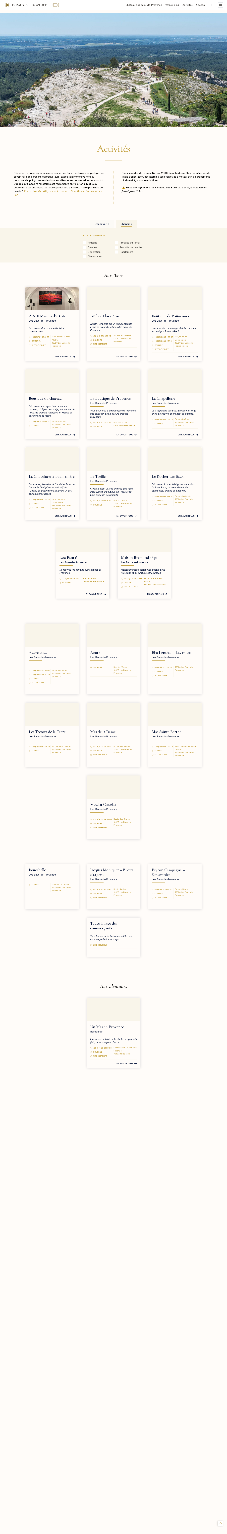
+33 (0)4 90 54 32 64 (102, 889)
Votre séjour (172, 4)
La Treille (98, 476)
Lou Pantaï (68, 557)
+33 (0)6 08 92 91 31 (163, 341)
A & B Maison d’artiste (47, 315)
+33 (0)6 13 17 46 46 (163, 667)
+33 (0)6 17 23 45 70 (163, 889)
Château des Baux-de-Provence (144, 4)
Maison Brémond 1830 (139, 557)
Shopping (126, 224)
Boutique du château (45, 398)
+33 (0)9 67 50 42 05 (41, 674)
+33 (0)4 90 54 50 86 (102, 819)
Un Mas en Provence (107, 1026)
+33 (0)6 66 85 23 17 (71, 579)
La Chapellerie (163, 398)
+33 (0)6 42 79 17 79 (102, 422)
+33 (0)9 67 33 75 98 (41, 670)
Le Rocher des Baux (167, 476)
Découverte (102, 224)
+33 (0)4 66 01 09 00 (102, 1048)
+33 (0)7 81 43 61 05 (40, 337)
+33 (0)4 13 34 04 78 (41, 421)
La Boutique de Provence (110, 398)
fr (211, 4)
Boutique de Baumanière (171, 315)
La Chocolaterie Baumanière (51, 476)
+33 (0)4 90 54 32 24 (102, 747)
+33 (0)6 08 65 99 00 (41, 747)
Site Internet (39, 345)
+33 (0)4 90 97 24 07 (164, 419)
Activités (187, 4)
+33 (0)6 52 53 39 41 (102, 336)
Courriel (36, 341)
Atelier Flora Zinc (105, 315)
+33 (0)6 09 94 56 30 (164, 496)
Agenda (200, 4)
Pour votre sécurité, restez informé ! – (47, 191)
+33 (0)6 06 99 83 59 (133, 579)
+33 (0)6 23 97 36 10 (102, 501)
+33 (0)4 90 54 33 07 (164, 337)
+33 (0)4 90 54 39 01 (164, 747)
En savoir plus (63, 356)
